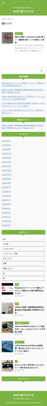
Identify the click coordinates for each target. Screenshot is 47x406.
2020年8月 (6, 183)
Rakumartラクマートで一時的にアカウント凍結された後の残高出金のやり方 (23, 84)
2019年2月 (6, 217)
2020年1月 (6, 200)
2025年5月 (6, 141)
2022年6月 (6, 158)
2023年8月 (6, 149)
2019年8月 (6, 204)
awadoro (31, 45)
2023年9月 (6, 145)
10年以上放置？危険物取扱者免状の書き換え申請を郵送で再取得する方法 (23, 91)
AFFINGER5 (37, 403)
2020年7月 (6, 187)
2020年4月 (6, 196)
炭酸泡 (33, 51)
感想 (21, 51)
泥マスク (27, 51)
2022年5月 (6, 162)
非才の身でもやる (23, 11)
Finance (26, 128)
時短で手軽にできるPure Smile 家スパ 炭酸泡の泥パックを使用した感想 (30, 40)
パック (39, 48)
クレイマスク (31, 48)
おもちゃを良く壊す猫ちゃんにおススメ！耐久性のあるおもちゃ (23, 111)
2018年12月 (7, 221)
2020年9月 (6, 179)
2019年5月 (6, 208)
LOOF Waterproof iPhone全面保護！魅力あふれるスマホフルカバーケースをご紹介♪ (23, 104)
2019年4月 (6, 213)
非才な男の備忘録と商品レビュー (23, 399)
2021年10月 (7, 170)
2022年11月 (7, 153)
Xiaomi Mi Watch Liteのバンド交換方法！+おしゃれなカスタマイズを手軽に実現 (23, 97)
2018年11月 (6, 225)
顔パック (39, 51)
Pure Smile (23, 48)
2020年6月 (6, 191)
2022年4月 (6, 166)
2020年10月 (7, 174)
